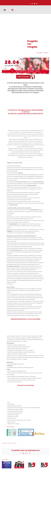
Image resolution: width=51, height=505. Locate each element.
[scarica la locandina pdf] (25, 74)
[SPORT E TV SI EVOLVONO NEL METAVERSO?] (6, 464)
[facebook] (30, 3)
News (9, 443)
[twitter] (36, 3)
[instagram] (32, 3)
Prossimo (46, 52)
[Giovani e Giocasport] (44, 464)
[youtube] (34, 3)
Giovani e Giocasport (43, 464)
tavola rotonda (10, 426)
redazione (5, 443)
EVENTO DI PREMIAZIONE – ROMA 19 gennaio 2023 (18, 464)
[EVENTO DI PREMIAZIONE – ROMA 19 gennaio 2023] (19, 464)
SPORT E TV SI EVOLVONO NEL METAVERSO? (5, 464)
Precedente (39, 52)
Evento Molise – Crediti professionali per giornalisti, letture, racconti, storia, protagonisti (30, 464)
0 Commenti (13, 443)
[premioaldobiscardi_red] (5, 9)
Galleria (8, 464)
